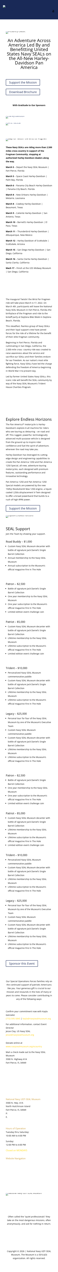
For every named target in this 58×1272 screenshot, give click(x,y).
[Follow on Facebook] (8, 1202)
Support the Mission (23, 82)
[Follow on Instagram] (38, 1202)
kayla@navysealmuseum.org (37, 1018)
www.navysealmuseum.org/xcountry (24, 1046)
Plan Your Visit (13, 1169)
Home (9, 1162)
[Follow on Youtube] (20, 1202)
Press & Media (13, 1183)
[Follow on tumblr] (43, 1202)
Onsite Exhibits (13, 1172)
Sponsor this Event (22, 963)
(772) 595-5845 (13, 1018)
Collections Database (16, 1176)
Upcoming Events (14, 1179)
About (9, 1165)
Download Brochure (23, 92)
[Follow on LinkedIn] (26, 1202)
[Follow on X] (14, 1202)
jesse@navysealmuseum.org (20, 1034)
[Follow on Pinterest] (32, 1202)
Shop (8, 1186)
